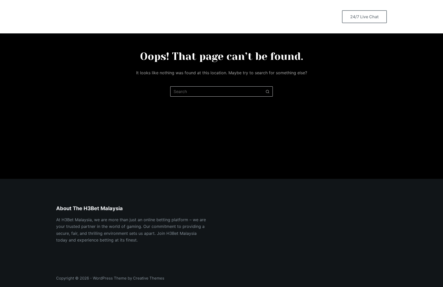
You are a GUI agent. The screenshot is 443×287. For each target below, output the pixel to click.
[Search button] (268, 91)
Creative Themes (148, 278)
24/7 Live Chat (364, 16)
